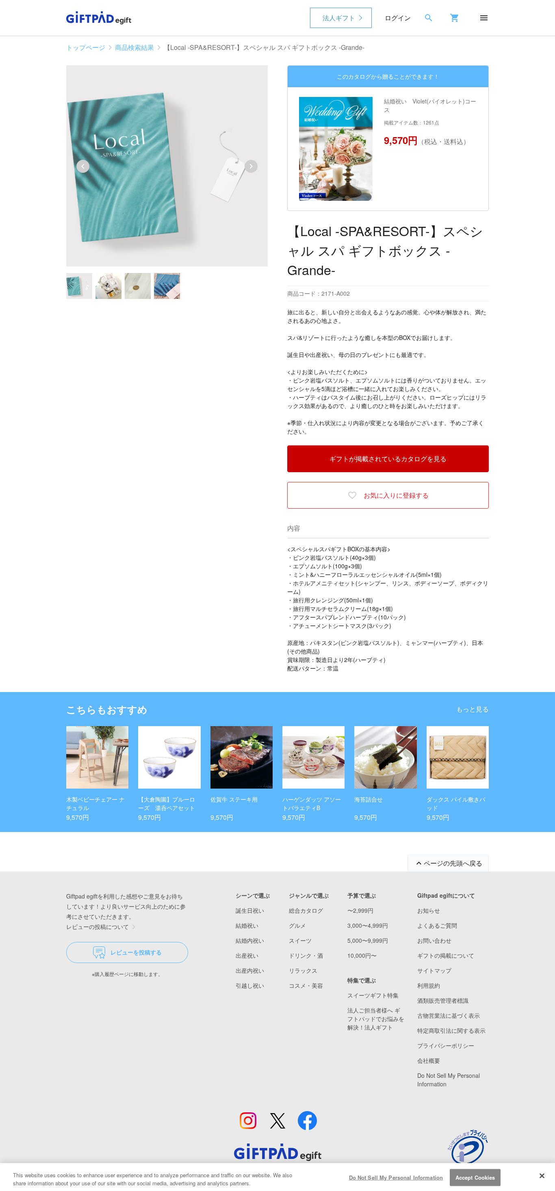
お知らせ (428, 910)
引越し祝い (250, 985)
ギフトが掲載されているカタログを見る (388, 458)
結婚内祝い (250, 940)
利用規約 (428, 985)
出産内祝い (250, 970)
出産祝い (247, 955)
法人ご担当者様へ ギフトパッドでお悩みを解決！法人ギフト (375, 1018)
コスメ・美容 (306, 985)
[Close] (542, 1176)
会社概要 (428, 1060)
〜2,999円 (360, 910)
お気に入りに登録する (396, 495)
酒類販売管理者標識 (442, 1000)
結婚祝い (247, 925)
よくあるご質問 (437, 925)
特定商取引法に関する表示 (451, 1030)
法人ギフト (339, 17)
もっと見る (472, 709)
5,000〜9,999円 (367, 940)
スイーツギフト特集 (373, 995)
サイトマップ (434, 970)
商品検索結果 (134, 47)
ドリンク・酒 (306, 955)
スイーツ (300, 940)
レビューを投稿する (136, 952)
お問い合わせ (434, 940)
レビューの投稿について (97, 926)
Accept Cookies (475, 1177)
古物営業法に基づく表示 (448, 1015)
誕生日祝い (250, 910)
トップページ (85, 47)
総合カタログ (306, 910)
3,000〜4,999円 (367, 925)
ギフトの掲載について (445, 955)
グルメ (297, 925)
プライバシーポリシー (445, 1045)
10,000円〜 (362, 955)
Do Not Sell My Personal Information (396, 1177)
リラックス (303, 970)
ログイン (398, 17)
